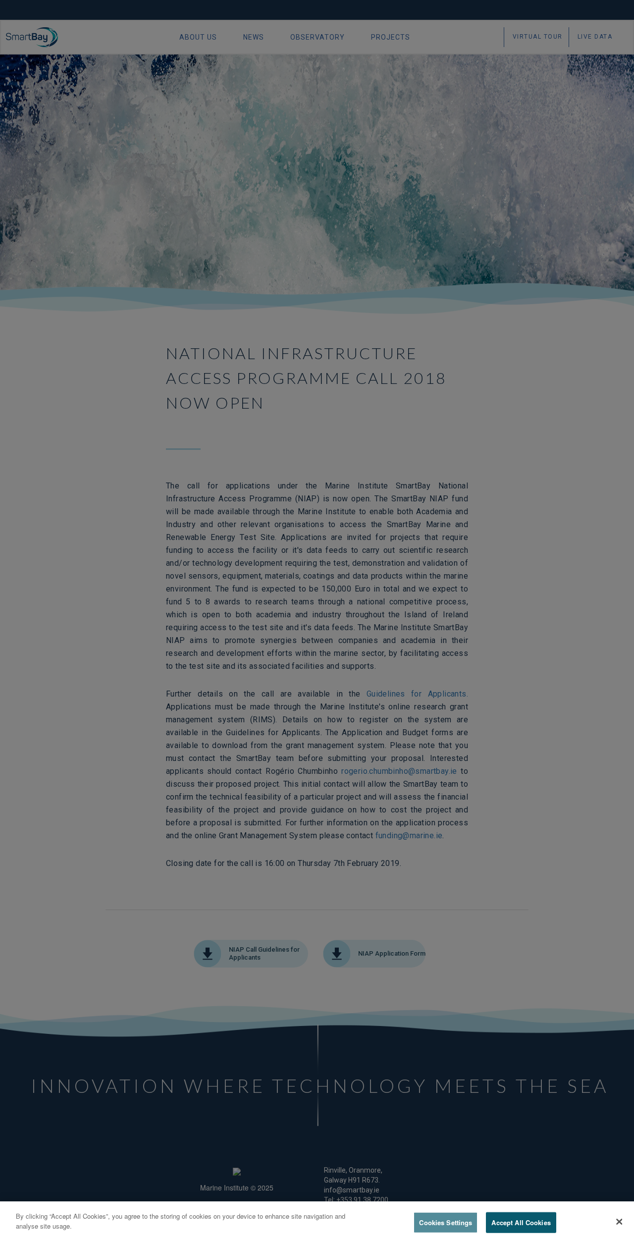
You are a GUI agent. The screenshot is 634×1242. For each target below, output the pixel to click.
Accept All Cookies (520, 1222)
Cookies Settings (445, 1222)
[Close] (619, 1221)
